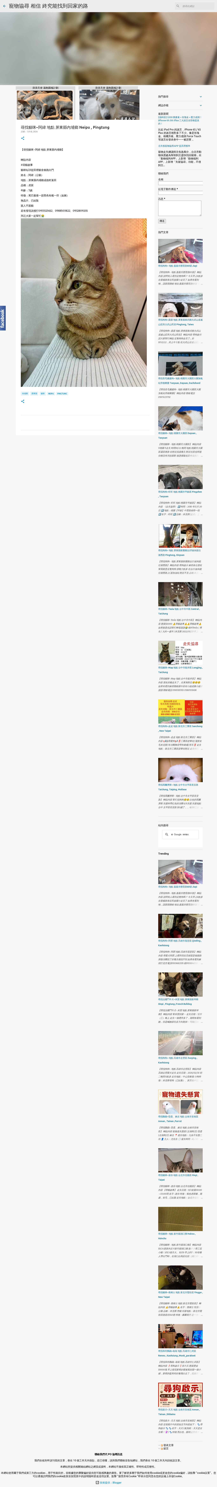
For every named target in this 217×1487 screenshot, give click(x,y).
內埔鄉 (25, 393)
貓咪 (43, 393)
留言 (166, 1448)
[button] (23, 138)
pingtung (62, 394)
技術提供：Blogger (110, 1482)
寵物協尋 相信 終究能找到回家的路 (48, 6)
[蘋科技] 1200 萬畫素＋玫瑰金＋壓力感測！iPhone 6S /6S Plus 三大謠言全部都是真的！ (180, 120)
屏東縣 (34, 393)
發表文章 (168, 1445)
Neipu (51, 394)
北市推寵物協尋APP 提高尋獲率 (174, 145)
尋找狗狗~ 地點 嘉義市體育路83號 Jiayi (177, 266)
